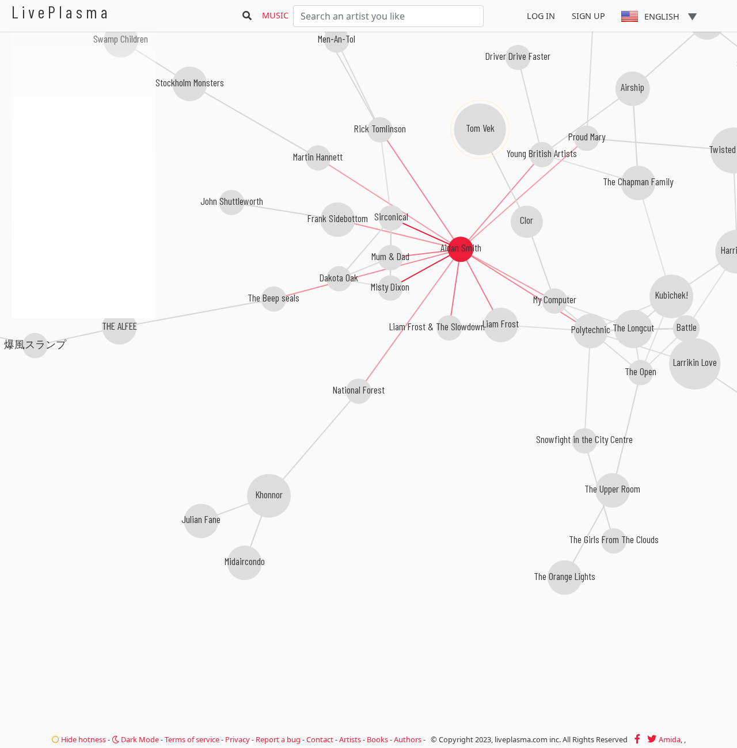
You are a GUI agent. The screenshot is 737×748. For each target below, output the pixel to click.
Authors (407, 739)
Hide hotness (82, 739)
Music (275, 15)
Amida (670, 739)
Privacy (237, 739)
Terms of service (192, 739)
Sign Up (588, 15)
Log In (541, 15)
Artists (350, 739)
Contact (319, 739)
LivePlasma (61, 12)
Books (377, 739)
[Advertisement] (83, 380)
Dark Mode (139, 739)
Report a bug (278, 739)
